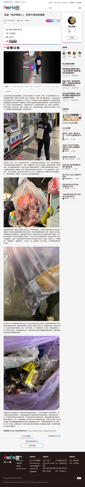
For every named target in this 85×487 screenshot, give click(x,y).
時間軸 (19, 466)
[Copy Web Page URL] (18, 47)
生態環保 (12, 33)
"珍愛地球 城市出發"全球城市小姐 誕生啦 (71, 195)
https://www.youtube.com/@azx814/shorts (42, 431)
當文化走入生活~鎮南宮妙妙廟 (71, 175)
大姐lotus (64, 57)
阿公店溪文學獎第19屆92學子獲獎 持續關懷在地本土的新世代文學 (71, 96)
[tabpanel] (32, 441)
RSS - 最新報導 (74, 460)
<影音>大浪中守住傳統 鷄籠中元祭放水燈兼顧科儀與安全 (71, 147)
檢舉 (58, 20)
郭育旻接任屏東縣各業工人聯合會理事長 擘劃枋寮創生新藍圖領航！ (71, 71)
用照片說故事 (47, 471)
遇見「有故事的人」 (61, 471)
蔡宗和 (67, 151)
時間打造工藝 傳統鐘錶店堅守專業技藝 (71, 166)
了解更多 (72, 38)
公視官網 (71, 2)
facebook (5, 462)
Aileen (67, 139)
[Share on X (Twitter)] (11, 47)
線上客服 (78, 2)
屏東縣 (15, 29)
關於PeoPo (20, 460)
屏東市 (20, 29)
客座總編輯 (33, 471)
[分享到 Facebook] (8, 47)
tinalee (69, 56)
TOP (79, 478)
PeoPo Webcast (69, 159)
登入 (51, 2)
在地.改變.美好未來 (61, 468)
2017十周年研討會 (61, 463)
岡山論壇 (72, 26)
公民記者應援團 (34, 466)
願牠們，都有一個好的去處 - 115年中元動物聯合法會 (71, 135)
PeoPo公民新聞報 (35, 460)
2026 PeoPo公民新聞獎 (48, 464)
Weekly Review (21, 469)
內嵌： (7, 86)
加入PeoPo (58, 2)
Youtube (10, 462)
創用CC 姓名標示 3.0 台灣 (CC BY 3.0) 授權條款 (13, 41)
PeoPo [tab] (26, 436)
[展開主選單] (79, 8)
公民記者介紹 (34, 469)
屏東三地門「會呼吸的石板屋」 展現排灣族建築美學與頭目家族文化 (71, 83)
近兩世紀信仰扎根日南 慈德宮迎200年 (71, 185)
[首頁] (11, 8)
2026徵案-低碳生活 (61, 460)
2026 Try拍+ (46, 460)
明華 (80, 56)
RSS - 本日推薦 (74, 463)
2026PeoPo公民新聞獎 (70, 123)
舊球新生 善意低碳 (69, 157)
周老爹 (67, 198)
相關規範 (19, 463)
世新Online (68, 169)
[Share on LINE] (15, 47)
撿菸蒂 (11, 37)
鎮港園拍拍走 (69, 178)
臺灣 (10, 29)
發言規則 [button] (58, 436)
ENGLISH (65, 2)
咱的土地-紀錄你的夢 (49, 468)
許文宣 (67, 188)
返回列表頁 (32, 445)
